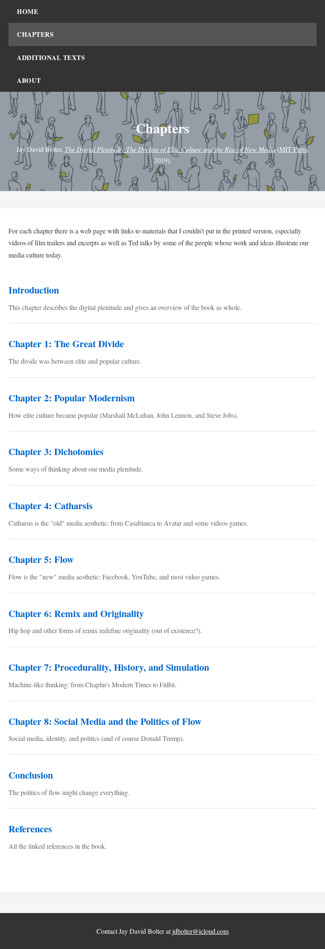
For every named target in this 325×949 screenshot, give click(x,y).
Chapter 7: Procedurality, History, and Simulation (108, 667)
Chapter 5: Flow (41, 559)
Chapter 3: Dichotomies (56, 451)
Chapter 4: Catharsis (50, 506)
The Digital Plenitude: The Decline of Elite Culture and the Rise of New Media (170, 149)
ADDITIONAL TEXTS (51, 57)
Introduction (33, 290)
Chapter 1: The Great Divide (66, 344)
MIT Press (293, 149)
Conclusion (30, 775)
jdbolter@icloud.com (200, 931)
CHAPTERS (35, 34)
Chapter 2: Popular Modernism (71, 398)
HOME (27, 11)
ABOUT (29, 80)
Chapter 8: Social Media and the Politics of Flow (104, 721)
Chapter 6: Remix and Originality (76, 613)
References (30, 829)
